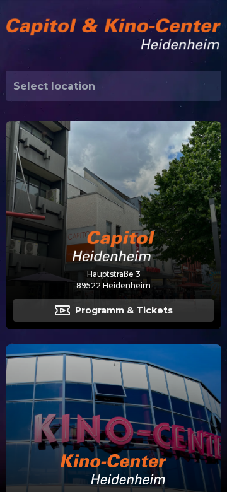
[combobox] (113, 86)
